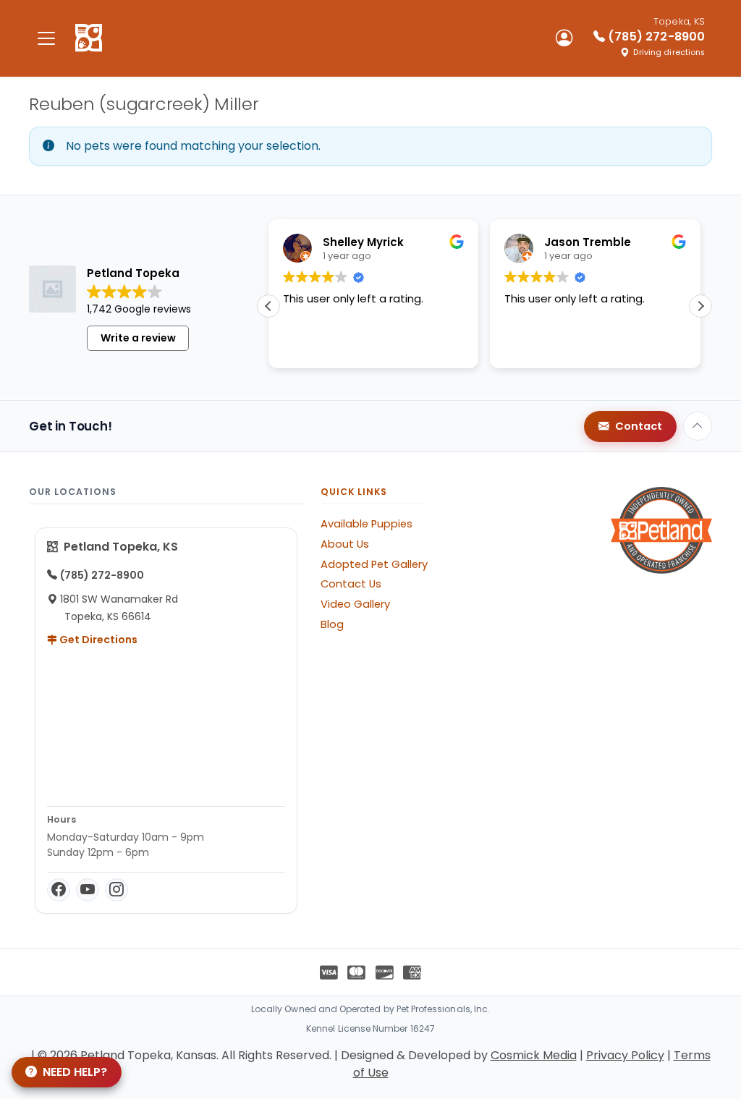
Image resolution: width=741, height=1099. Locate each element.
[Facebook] (58, 889)
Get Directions (97, 639)
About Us (345, 544)
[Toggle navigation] (46, 38)
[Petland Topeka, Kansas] (88, 38)
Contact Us (351, 584)
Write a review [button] (138, 338)
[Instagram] (116, 889)
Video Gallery (355, 604)
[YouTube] (87, 889)
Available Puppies (366, 524)
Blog (332, 624)
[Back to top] (697, 426)
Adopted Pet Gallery (374, 564)
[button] (700, 306)
